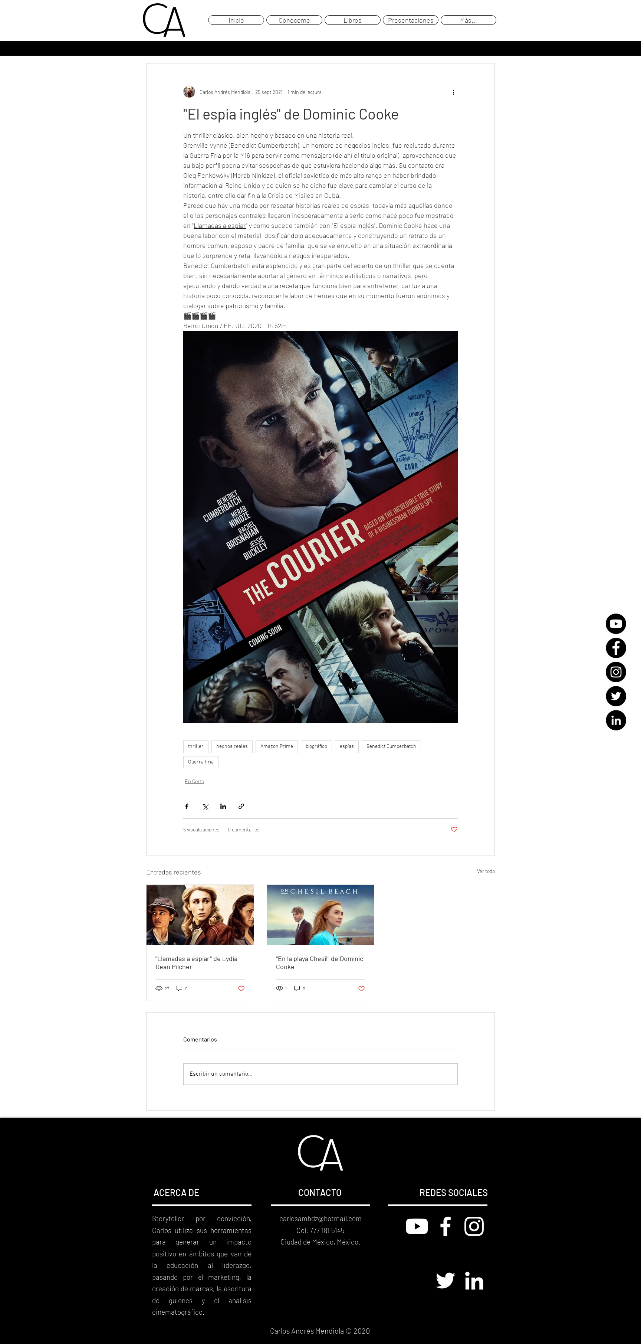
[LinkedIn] (616, 720)
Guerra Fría (201, 762)
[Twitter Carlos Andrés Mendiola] (445, 1281)
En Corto (194, 781)
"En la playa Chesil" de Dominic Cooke (319, 962)
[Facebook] (616, 648)
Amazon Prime (276, 746)
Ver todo (486, 871)
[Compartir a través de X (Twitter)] (204, 806)
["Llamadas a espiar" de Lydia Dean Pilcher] (200, 915)
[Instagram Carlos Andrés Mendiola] (474, 1226)
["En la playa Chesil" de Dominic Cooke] (320, 915)
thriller (196, 746)
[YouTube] (616, 624)
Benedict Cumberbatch (391, 746)
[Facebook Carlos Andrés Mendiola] (445, 1226)
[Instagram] (616, 672)
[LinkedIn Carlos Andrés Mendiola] (474, 1281)
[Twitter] (616, 696)
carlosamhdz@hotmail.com (320, 1218)
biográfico (316, 746)
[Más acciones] (453, 91)
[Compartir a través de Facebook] (186, 806)
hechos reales (232, 746)
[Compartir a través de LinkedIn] (223, 806)
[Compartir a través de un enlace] (241, 806)
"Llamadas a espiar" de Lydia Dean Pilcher (196, 962)
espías (347, 746)
